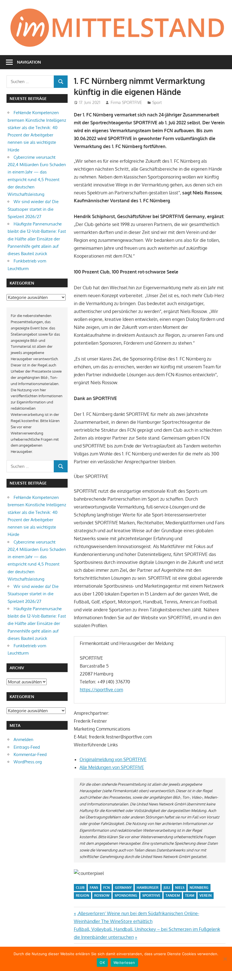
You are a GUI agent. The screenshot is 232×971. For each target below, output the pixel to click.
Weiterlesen (124, 962)
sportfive (151, 895)
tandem (173, 895)
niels (179, 887)
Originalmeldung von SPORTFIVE (113, 759)
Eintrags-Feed (27, 747)
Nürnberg (199, 887)
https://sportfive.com (101, 689)
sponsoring (126, 895)
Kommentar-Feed (30, 754)
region (82, 895)
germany (123, 887)
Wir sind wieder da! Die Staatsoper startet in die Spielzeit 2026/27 (33, 209)
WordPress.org (28, 761)
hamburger (147, 887)
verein (205, 895)
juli (167, 887)
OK (102, 962)
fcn (106, 887)
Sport (157, 102)
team (189, 895)
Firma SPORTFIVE (126, 102)
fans (94, 887)
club (80, 887)
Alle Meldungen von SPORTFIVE (112, 767)
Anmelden (23, 739)
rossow (101, 895)
